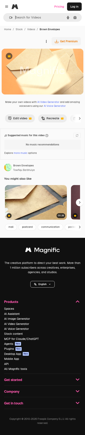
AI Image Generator (17, 319)
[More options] (46, 41)
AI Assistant (12, 314)
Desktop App (16, 354)
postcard (27, 227)
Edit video (17, 119)
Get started (13, 379)
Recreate (50, 119)
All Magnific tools (15, 369)
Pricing (59, 6)
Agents (12, 344)
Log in (74, 6)
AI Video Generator (48, 102)
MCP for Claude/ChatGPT (21, 339)
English (42, 284)
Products (11, 301)
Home (7, 29)
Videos (31, 29)
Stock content (13, 334)
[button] (42, 284)
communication (50, 227)
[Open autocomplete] (9, 17)
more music (20, 153)
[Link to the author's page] (8, 168)
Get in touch (13, 403)
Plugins (12, 349)
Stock (19, 29)
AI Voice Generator (55, 106)
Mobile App (11, 359)
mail (10, 227)
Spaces (9, 309)
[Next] (79, 118)
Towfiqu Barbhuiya (24, 170)
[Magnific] (42, 251)
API (6, 364)
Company (11, 391)
